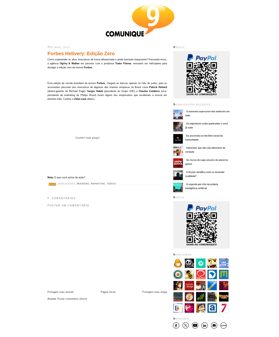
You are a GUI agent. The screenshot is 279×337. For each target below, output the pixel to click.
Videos (111, 183)
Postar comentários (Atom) (72, 298)
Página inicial (108, 292)
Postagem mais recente (60, 292)
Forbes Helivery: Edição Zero (81, 53)
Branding (83, 183)
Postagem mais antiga (154, 292)
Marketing (98, 183)
